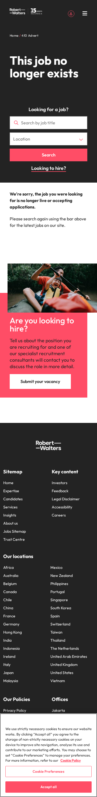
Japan (8, 672)
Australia (10, 575)
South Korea (60, 608)
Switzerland (60, 624)
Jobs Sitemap (14, 531)
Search (49, 155)
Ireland (9, 656)
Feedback (60, 490)
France (9, 616)
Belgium (10, 583)
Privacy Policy (14, 710)
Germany (11, 624)
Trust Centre (14, 539)
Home (8, 482)
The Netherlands (64, 648)
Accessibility (62, 507)
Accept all (48, 787)
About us (10, 523)
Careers (59, 515)
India (7, 640)
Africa (8, 567)
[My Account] (71, 13)
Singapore (59, 599)
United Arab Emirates (68, 656)
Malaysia (10, 680)
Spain (55, 616)
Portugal (57, 591)
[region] (48, 755)
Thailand (57, 640)
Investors (59, 482)
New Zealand (61, 575)
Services (10, 507)
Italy (7, 664)
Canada (10, 591)
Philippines (59, 583)
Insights (9, 515)
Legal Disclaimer (66, 499)
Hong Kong (12, 632)
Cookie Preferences (48, 771)
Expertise (11, 490)
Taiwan (56, 632)
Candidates (13, 499)
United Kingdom (64, 664)
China (8, 608)
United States (61, 672)
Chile (7, 599)
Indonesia (11, 648)
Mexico (56, 567)
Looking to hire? (48, 168)
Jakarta (58, 710)
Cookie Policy (70, 760)
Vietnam (57, 680)
